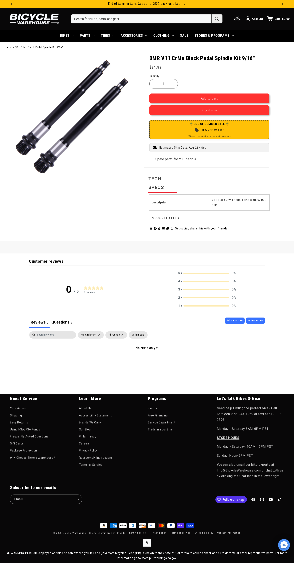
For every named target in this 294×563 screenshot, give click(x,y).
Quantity (154, 75)
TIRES (105, 35)
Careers (84, 443)
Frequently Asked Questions (29, 436)
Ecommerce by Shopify (111, 533)
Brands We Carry (90, 422)
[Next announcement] (282, 4)
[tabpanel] (147, 361)
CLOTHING (161, 35)
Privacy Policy (88, 450)
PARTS (85, 35)
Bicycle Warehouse (74, 533)
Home (7, 47)
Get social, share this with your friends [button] (201, 228)
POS (89, 533)
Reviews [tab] (39, 322)
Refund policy (137, 533)
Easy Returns (19, 422)
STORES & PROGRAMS (212, 35)
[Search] (216, 18)
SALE (184, 35)
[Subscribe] (77, 499)
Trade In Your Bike (160, 429)
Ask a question (234, 320)
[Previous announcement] (11, 4)
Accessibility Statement (95, 415)
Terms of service (180, 533)
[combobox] (141, 18)
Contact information (229, 533)
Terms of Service (91, 464)
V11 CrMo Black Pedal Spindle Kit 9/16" (39, 47)
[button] (207, 273)
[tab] (62, 323)
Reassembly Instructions (96, 457)
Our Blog (85, 429)
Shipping (16, 415)
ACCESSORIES (132, 35)
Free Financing (158, 415)
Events (152, 408)
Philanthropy (87, 436)
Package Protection (23, 450)
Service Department (161, 422)
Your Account (19, 408)
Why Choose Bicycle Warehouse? (32, 457)
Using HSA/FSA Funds (25, 429)
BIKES (64, 35)
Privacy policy (158, 533)
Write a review (255, 320)
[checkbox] (138, 335)
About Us (85, 408)
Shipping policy (204, 533)
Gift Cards (17, 443)
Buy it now (209, 110)
